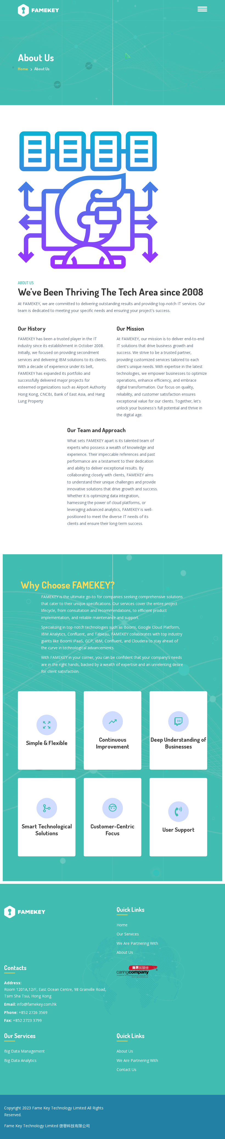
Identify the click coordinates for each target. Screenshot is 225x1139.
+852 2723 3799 (27, 1020)
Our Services (128, 933)
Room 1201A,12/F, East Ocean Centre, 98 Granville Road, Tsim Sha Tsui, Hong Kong (55, 993)
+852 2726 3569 (33, 1012)
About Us (125, 952)
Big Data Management (24, 1051)
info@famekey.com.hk (37, 1004)
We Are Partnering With (137, 943)
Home (23, 68)
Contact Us (126, 1069)
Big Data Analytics (20, 1060)
